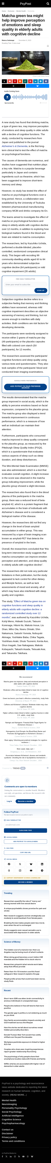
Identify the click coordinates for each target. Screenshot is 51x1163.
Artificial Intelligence (13, 1115)
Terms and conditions (13, 1141)
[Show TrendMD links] (48, 768)
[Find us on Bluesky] (32, 1156)
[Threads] (9, 870)
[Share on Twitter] (4, 81)
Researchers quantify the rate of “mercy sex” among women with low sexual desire (22, 902)
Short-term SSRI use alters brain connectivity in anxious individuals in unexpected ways (24, 999)
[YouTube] (31, 870)
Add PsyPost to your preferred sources (25, 387)
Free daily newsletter (25, 279)
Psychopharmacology (13, 1123)
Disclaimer (7, 1133)
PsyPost (25, 3)
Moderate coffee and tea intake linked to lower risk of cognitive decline (25, 691)
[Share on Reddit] (20, 81)
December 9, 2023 (25, 40)
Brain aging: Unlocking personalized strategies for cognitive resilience (26, 741)
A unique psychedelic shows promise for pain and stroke (25, 909)
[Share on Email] (10, 81)
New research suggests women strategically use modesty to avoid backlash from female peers (24, 917)
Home (4, 11)
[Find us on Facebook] (2, 1156)
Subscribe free (25, 830)
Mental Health (21, 11)
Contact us (7, 1129)
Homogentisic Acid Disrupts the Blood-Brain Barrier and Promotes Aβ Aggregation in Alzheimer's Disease (26, 732)
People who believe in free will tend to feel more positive (24, 1007)
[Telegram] (42, 870)
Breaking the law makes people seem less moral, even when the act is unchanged (24, 924)
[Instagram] (20, 870)
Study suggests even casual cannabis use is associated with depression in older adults (22, 931)
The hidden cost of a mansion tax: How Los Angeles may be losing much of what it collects (23, 951)
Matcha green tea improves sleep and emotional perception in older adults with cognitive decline (26, 683)
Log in (9, 801)
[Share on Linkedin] (35, 81)
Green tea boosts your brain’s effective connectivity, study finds (26, 698)
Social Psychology (12, 1112)
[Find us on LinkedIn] (11, 1156)
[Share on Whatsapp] (25, 81)
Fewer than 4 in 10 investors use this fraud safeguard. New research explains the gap (21, 972)
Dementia (31, 11)
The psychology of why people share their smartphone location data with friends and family (24, 1057)
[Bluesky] (31, 864)
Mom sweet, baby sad (25, 749)
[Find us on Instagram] (15, 1156)
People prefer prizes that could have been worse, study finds (24, 980)
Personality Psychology (14, 1108)
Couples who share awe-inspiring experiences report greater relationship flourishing (23, 1050)
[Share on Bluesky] (37, 86)
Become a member (26, 801)
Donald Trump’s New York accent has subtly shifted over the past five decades (22, 1036)
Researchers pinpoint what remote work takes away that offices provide (23, 965)
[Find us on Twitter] (6, 1156)
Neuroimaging (9, 1104)
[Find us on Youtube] (23, 1156)
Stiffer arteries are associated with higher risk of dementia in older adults (24, 1065)
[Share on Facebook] (46, 81)
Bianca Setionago (8, 40)
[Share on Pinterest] (30, 81)
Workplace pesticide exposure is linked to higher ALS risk (24, 1043)
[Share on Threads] (13, 86)
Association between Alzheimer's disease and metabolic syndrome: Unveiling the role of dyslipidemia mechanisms (25, 757)
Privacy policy (9, 1137)
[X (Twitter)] (20, 864)
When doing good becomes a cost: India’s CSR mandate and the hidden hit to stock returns (23, 958)
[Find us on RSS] (19, 1156)
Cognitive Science (11, 1119)
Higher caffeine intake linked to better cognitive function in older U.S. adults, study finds (26, 714)
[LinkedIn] (42, 864)
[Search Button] (48, 3)
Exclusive (11, 11)
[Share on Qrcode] (15, 81)
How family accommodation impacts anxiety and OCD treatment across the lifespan (24, 1021)
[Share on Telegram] (40, 81)
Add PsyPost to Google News (25, 841)
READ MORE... (18, 1095)
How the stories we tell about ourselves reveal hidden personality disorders (23, 1028)
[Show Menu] (3, 3)
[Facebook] (9, 864)
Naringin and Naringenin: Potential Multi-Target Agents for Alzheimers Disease (25, 724)
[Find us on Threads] (28, 1156)
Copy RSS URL (25, 852)
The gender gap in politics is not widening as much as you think (25, 1014)
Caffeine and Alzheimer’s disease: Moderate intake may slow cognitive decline (26, 706)
